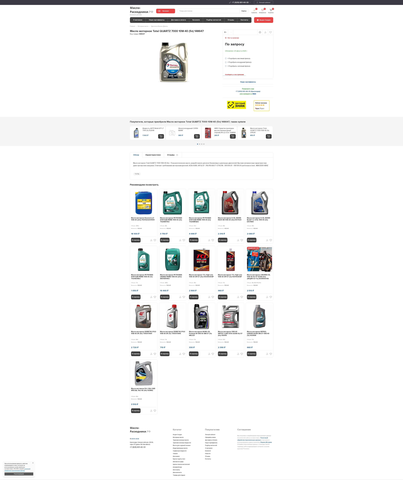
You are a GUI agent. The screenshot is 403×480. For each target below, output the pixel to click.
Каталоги (196, 20)
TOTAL (137, 174)
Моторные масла (143, 26)
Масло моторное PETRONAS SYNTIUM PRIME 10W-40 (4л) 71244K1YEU (171, 220)
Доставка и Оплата (211, 440)
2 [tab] (200, 144)
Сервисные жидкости (179, 451)
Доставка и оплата (178, 20)
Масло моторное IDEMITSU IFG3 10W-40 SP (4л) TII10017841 (143, 332)
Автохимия (176, 456)
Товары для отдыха (179, 475)
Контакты (244, 20)
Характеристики (153, 155)
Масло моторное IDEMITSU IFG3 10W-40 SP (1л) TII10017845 (172, 332)
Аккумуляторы (177, 467)
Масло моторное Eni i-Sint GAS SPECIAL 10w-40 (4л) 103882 (143, 389)
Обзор (136, 155)
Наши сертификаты (156, 20)
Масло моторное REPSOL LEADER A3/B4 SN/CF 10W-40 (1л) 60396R (258, 333)
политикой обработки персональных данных (17, 469)
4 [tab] (204, 144)
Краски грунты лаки (179, 459)
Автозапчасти (177, 472)
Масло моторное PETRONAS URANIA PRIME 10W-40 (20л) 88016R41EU (171, 277)
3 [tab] (202, 144)
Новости (207, 453)
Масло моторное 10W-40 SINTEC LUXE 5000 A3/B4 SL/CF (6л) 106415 (230, 333)
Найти (243, 11)
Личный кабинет (264, 2)
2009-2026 (135, 439)
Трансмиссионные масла (181, 440)
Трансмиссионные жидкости (182, 443)
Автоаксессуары (178, 462)
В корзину (136, 240)
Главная (132, 26)
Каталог (166, 11)
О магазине (137, 20)
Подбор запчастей (213, 20)
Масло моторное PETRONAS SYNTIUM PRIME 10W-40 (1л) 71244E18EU (142, 277)
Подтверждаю (19, 474)
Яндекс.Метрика (266, 442)
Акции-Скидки (177, 434)
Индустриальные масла (180, 448)
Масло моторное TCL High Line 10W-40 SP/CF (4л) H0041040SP (201, 276)
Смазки (175, 453)
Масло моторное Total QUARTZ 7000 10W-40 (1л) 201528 (259, 130)
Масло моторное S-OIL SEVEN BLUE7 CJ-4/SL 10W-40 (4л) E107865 (258, 220)
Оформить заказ (210, 437)
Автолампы (176, 470)
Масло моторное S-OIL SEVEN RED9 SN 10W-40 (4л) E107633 (229, 219)
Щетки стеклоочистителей (181, 464)
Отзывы (231, 20)
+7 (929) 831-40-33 (240, 2)
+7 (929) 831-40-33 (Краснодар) (248, 91)
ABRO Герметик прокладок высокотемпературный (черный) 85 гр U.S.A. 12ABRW (225, 130)
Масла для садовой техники (181, 445)
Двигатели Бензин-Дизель (159, 26)
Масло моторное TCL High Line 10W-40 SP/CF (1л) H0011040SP (230, 276)
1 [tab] (197, 144)
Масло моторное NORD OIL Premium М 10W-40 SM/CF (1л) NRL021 (200, 333)
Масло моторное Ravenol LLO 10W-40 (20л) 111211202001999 (143, 219)
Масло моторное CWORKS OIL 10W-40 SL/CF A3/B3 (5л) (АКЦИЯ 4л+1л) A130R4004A (258, 277)
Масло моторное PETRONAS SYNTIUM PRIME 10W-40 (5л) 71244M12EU (200, 220)
